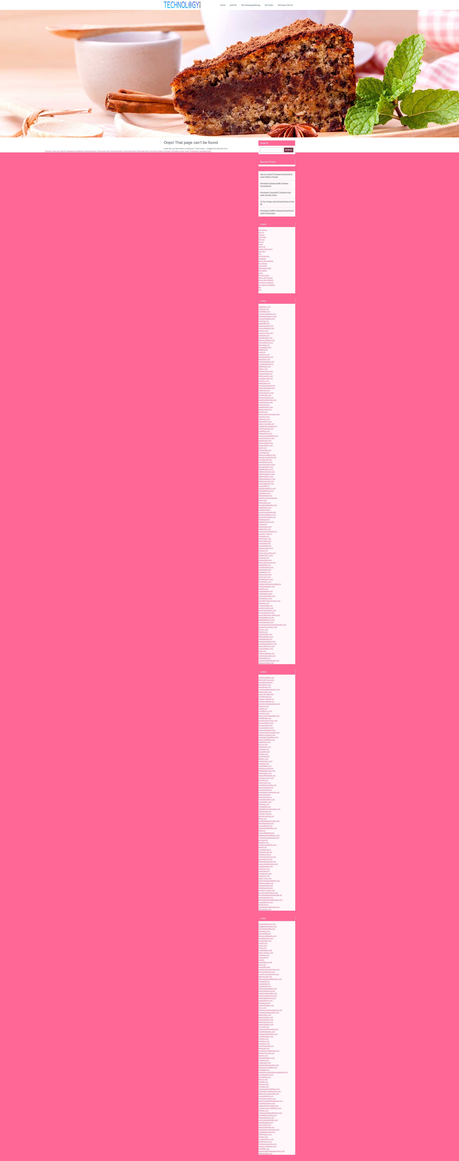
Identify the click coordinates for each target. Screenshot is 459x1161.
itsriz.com (262, 965)
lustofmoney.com (265, 1142)
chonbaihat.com (264, 807)
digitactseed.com (265, 409)
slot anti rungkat (156, 151)
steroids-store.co (265, 814)
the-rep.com (263, 744)
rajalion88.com (264, 323)
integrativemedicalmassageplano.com (273, 1072)
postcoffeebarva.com (266, 991)
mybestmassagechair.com (268, 838)
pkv (259, 254)
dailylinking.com (264, 366)
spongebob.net (264, 984)
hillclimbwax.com (265, 1134)
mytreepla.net (263, 453)
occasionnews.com (266, 1139)
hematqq (175, 151)
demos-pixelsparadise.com (269, 716)
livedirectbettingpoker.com (268, 1065)
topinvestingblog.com (266, 740)
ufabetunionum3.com (266, 472)
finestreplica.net (264, 503)
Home (222, 5)
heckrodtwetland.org (266, 833)
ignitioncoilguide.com (266, 653)
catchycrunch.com (265, 333)
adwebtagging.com (265, 1122)
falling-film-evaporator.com (268, 1094)
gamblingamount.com (266, 1132)
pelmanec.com (264, 931)
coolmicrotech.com (265, 608)
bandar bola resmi (265, 249)
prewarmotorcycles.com (267, 721)
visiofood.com (263, 558)
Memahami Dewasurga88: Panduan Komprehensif (274, 184)
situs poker (262, 266)
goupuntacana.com (265, 326)
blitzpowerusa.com (265, 1022)
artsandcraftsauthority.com (268, 661)
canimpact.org (264, 871)
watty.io (261, 960)
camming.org (263, 321)
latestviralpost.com (265, 1017)
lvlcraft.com (263, 412)
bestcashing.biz (264, 795)
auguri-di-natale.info (266, 694)
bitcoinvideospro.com (266, 972)
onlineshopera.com (265, 357)
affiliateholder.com (265, 1154)
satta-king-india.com (266, 424)
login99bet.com (264, 311)
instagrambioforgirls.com (268, 1034)
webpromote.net (264, 811)
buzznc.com (263, 629)
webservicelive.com (266, 663)
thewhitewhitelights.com (267, 828)
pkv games (262, 230)
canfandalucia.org (265, 594)
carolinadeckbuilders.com (268, 737)
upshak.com (263, 1082)
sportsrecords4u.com (266, 464)
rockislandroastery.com (267, 644)
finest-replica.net (264, 541)
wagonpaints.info (264, 527)
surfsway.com (263, 405)
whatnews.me (263, 536)
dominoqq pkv (263, 256)
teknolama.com (264, 1003)
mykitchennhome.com (267, 857)
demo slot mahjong (265, 261)
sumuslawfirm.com (265, 1096)
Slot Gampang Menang (250, 5)
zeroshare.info (264, 756)
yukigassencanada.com (267, 426)
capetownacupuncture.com (269, 969)
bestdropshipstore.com (267, 400)
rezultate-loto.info (265, 460)
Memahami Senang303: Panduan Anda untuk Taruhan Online (275, 193)
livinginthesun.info (265, 962)
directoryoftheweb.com (267, 936)
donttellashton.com (265, 938)
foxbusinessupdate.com (267, 1067)
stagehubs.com (264, 307)
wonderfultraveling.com (267, 785)
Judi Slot (233, 5)
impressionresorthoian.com (269, 1089)
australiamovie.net (265, 682)
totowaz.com (263, 1110)
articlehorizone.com (266, 429)
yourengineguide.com (266, 596)
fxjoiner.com (263, 632)
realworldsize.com (265, 1000)
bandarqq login (205, 151)
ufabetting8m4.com (265, 469)
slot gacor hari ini (285, 5)
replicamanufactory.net (267, 457)
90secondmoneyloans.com (269, 414)
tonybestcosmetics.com (267, 627)
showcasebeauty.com (267, 730)
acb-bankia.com (264, 1077)
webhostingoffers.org (266, 388)
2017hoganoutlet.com (266, 929)
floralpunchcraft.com (266, 1053)
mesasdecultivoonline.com (268, 1012)
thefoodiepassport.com (267, 862)
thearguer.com (264, 1048)
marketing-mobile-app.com (268, 1051)
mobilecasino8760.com (267, 845)
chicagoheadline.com (266, 319)
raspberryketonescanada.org (269, 584)
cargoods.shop (264, 967)
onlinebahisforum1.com (267, 316)
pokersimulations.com (267, 455)
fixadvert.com (263, 706)
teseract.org (263, 551)
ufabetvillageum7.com (267, 479)
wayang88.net (263, 486)
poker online (184, 151)
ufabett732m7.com (265, 555)
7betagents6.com (265, 433)
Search (264, 143)
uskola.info (262, 524)
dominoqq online (264, 268)
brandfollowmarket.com (267, 1115)
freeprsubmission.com (267, 562)
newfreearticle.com (265, 1020)
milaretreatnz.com (265, 761)
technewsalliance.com (267, 515)
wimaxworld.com (265, 790)
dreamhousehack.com (267, 610)
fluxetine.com (263, 842)
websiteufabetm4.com (267, 488)
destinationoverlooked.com (268, 1130)
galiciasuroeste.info (265, 768)
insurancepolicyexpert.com (268, 732)
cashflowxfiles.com (265, 1036)
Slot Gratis (269, 5)
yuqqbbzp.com (264, 431)
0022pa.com (263, 754)
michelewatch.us (265, 697)
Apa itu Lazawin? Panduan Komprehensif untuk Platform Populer (276, 175)
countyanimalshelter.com (268, 1120)
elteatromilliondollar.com (267, 993)
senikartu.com (264, 955)
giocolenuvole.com (265, 371)
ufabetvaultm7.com (265, 476)
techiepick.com (264, 572)
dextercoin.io (263, 905)
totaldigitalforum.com (266, 620)
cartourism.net (264, 876)
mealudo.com (263, 1060)
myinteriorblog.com (265, 567)
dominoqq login (90, 151)
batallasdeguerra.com (266, 771)
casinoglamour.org (265, 902)
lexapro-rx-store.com (266, 890)
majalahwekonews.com (267, 926)
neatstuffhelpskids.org (267, 776)
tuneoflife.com (263, 1149)
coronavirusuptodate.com (268, 436)
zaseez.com (263, 331)
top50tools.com (264, 742)
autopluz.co (262, 709)
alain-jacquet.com (265, 977)
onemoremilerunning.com (268, 1029)
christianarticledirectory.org (268, 907)
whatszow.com (264, 390)
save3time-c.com (265, 711)
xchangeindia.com (265, 606)
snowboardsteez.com (266, 1032)
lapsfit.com (262, 448)
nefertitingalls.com (265, 338)
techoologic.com (264, 582)
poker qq (261, 247)
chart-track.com (264, 783)
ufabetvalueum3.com (266, 474)
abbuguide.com (264, 383)
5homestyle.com (264, 909)
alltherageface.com (265, 637)
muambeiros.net (264, 802)
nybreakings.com (265, 598)
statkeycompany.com (266, 735)
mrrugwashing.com (265, 1075)
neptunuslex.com (265, 692)
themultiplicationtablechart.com (270, 900)
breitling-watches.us (266, 701)
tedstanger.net (263, 519)
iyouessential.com (265, 374)
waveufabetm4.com (266, 484)
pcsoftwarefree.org (265, 364)
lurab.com (262, 651)
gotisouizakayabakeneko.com (270, 979)
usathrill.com (263, 589)
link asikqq (262, 271)
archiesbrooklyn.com (266, 799)
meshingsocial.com (266, 1046)
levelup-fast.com (264, 450)
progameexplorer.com (267, 641)
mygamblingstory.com (267, 924)
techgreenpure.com (266, 398)
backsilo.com (263, 1084)
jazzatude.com (264, 752)
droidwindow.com (265, 560)
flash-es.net (263, 1079)
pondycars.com (264, 577)
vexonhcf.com (264, 713)
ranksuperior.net (264, 1125)
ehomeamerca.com (266, 393)
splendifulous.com (265, 462)
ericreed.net (263, 840)
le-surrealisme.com (265, 728)
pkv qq (261, 232)
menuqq (48, 151)
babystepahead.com (266, 1127)
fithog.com (262, 819)
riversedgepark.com (266, 328)
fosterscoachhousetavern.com (270, 1010)
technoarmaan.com (266, 622)
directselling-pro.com (266, 646)
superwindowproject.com (268, 864)
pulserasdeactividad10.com (269, 881)
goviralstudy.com (265, 874)
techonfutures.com (265, 579)
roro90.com (262, 943)
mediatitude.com (264, 718)
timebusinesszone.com (267, 1144)
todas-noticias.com (265, 953)
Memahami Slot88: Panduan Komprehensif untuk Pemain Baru (277, 212)
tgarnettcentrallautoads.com (269, 704)
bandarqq (262, 259)
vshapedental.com (265, 591)
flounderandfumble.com (267, 505)
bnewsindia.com (264, 570)
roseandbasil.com (265, 826)
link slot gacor (263, 275)
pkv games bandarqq (266, 285)
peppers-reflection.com (267, 1146)
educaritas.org (264, 345)
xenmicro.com (264, 354)
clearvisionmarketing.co (267, 531)
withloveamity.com (265, 376)
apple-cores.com (265, 878)
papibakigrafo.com (265, 866)
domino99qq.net (264, 934)
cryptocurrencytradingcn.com (269, 1108)
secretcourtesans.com (267, 314)
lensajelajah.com (264, 347)
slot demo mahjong (265, 283)
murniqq (167, 151)
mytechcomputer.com (267, 656)
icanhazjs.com (264, 869)
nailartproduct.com (265, 407)
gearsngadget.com (265, 443)
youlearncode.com (265, 378)
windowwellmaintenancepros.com (271, 1151)
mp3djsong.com (264, 687)
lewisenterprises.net (266, 362)
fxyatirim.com (263, 381)
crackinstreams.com (266, 438)
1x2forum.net (263, 309)
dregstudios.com (264, 773)
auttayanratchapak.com (267, 989)
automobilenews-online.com (269, 615)
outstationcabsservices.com (269, 601)
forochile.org (263, 780)
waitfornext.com (264, 529)
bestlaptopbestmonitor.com (268, 821)
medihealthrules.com (266, 586)
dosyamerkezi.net (265, 725)
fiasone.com (263, 1055)
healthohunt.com (264, 508)
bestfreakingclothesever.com (269, 1091)
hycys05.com (263, 1027)
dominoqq (262, 237)
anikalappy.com (264, 493)
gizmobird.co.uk (264, 685)
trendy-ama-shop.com (267, 553)
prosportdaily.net (264, 546)
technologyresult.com (266, 386)
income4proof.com (265, 343)
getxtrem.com (263, 1041)
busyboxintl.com (264, 986)
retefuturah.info (264, 510)
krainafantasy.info (265, 950)
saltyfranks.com (264, 747)
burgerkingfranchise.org (267, 996)
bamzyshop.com (265, 574)
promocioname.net (265, 787)
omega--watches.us (266, 699)
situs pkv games (59, 151)
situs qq (261, 235)
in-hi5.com (262, 948)
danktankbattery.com (266, 1058)
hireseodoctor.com (265, 445)
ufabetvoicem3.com (266, 481)
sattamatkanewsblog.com (268, 1106)
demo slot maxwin (265, 278)
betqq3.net (262, 847)
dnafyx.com (263, 369)
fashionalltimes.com (266, 617)
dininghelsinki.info (265, 496)
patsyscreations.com (266, 340)
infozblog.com (263, 804)
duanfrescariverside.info (267, 498)
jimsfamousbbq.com (266, 677)
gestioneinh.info (264, 543)
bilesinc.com (263, 759)
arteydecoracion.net (266, 816)
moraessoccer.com (266, 778)
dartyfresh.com (264, 359)
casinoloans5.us (264, 850)
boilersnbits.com (264, 1015)
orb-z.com (262, 1008)
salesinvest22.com (265, 548)
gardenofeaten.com (265, 1024)
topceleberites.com (265, 467)
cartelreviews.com (265, 402)
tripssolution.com (265, 421)
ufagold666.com (264, 565)
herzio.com (262, 946)
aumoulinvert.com (265, 859)
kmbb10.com (263, 1039)
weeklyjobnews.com (266, 1118)
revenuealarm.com (265, 649)
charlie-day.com (264, 1063)
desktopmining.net (265, 885)
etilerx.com (262, 500)
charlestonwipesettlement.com (270, 1113)
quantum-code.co (265, 534)
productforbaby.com (266, 1005)
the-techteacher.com (266, 613)
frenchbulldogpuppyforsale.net (270, 895)
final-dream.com (264, 539)
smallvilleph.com (264, 766)
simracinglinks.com (266, 723)
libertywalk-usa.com (266, 680)
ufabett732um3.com (266, 522)
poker (260, 244)
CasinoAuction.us (265, 852)
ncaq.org (261, 352)
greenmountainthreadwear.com (270, 1101)
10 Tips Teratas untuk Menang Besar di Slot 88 (277, 202)
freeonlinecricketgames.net (268, 792)
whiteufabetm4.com (266, 491)
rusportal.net (263, 957)
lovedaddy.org (263, 1070)
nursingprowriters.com (267, 1099)
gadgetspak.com (264, 441)
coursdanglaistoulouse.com (269, 689)
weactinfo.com (264, 1044)
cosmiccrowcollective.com (268, 974)
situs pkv (261, 251)
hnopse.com (263, 1137)
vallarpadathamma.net (267, 998)
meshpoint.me (264, 981)
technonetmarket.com (267, 517)
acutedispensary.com (266, 1103)
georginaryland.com (266, 823)
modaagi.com (263, 764)
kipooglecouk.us (264, 854)
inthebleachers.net (265, 888)
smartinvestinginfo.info (267, 512)
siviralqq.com (263, 1087)
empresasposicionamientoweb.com (272, 625)
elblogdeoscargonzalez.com (269, 809)
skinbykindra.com (265, 634)
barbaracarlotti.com (265, 883)
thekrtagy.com (264, 603)
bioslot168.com (264, 658)
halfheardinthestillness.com (269, 835)
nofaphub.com (264, 335)
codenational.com (265, 639)
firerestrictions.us (265, 797)
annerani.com (263, 749)
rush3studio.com (264, 941)
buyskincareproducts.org (268, 893)
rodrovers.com (264, 419)
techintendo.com (264, 395)
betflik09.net (263, 350)
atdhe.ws (261, 831)
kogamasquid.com (265, 897)
